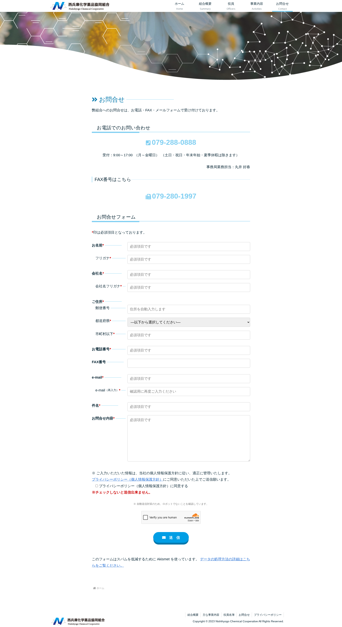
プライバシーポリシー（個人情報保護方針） (127, 479)
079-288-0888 (174, 142)
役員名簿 (229, 614)
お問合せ (244, 614)
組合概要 (193, 614)
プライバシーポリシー (268, 614)
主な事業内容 (211, 614)
